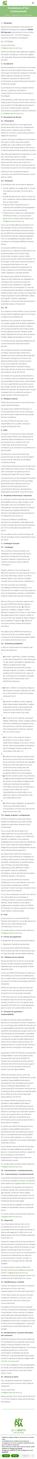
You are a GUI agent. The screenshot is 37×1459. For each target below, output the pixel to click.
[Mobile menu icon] (33, 3)
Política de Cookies (16, 1448)
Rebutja (15, 1456)
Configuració (25, 1456)
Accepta (6, 1456)
